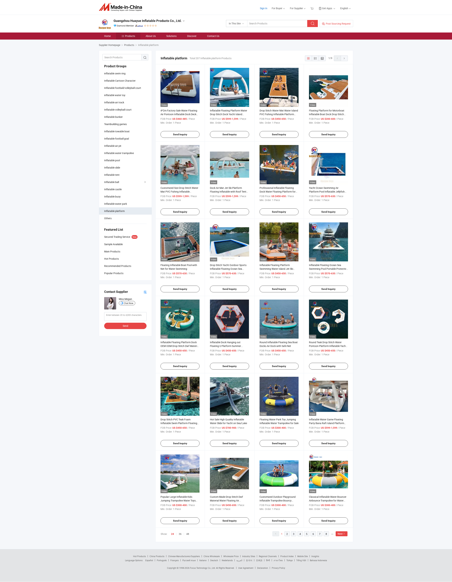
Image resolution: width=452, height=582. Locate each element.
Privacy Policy (278, 567)
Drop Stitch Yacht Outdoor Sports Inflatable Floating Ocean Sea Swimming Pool (228, 268)
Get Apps (327, 8)
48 (187, 534)
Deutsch (214, 560)
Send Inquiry (180, 134)
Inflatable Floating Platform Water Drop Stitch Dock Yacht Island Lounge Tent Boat (228, 114)
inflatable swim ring (115, 73)
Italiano (203, 560)
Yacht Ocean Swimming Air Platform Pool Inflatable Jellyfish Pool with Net (327, 191)
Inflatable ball (111, 182)
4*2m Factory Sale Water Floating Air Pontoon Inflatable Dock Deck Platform (178, 114)
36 (180, 534)
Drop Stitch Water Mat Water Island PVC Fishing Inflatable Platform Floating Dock (279, 114)
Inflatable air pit (112, 145)
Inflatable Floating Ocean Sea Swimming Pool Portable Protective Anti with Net (328, 268)
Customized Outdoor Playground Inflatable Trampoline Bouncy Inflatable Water (278, 500)
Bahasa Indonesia (318, 560)
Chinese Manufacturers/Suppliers (184, 556)
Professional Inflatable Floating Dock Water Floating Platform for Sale (278, 191)
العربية (239, 560)
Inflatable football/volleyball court (122, 88)
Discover (192, 36)
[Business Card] (145, 291)
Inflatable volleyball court (118, 109)
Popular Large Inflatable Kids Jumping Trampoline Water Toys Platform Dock (178, 500)
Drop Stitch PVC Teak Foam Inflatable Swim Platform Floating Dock (178, 423)
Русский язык (189, 560)
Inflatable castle (113, 189)
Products (130, 36)
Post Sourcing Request (338, 23)
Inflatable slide (112, 167)
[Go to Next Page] (344, 58)
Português (162, 560)
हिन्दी (268, 560)
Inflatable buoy (112, 196)
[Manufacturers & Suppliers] (121, 7)
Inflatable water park (115, 203)
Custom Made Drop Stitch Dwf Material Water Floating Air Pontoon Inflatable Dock (226, 500)
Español (149, 560)
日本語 (259, 560)
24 (172, 534)
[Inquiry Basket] (312, 8)
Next (340, 533)
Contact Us (213, 36)
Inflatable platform (114, 211)
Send (125, 325)
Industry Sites (248, 556)
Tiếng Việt (301, 560)
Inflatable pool (112, 160)
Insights (315, 556)
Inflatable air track (114, 102)
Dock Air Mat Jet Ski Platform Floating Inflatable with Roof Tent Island (228, 191)
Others (108, 218)
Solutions (171, 36)
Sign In (263, 8)
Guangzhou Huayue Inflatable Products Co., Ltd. (148, 21)
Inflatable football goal (116, 138)
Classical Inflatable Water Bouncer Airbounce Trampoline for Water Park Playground (327, 500)
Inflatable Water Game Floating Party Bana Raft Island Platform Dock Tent (326, 423)
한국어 (249, 560)
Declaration (262, 567)
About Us (151, 36)
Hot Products (139, 556)
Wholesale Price (231, 556)
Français (174, 560)
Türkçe (289, 560)
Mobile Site (302, 556)
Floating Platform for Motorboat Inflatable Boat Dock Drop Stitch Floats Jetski (326, 114)
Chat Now (128, 303)
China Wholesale (212, 556)
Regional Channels (268, 556)
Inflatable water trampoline (119, 153)
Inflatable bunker (113, 117)
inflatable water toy (114, 95)
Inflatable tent (112, 174)
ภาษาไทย (278, 560)
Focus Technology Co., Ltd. (203, 567)
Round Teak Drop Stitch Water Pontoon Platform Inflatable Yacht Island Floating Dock (328, 346)
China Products (157, 556)
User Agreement (245, 567)
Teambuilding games (115, 124)
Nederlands (227, 560)
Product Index (287, 556)
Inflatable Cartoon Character (120, 80)
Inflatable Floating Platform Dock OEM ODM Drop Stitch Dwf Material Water (179, 346)
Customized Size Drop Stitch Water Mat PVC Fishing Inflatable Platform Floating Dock (179, 191)
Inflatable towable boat (117, 131)
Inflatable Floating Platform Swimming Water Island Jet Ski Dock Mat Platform (276, 268)
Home (107, 36)
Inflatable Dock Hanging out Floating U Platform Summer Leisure (225, 346)
